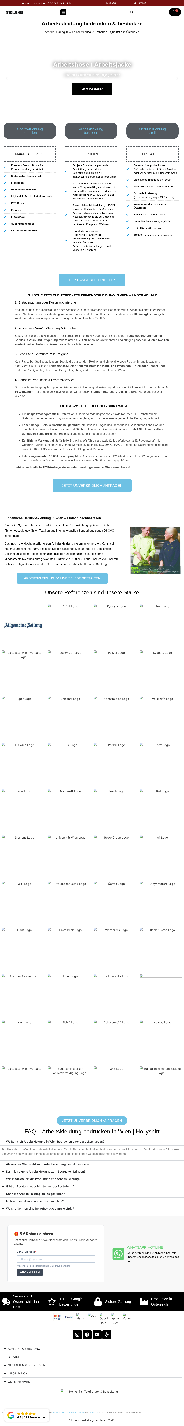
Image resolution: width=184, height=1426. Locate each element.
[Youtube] (97, 1334)
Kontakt (141, 3)
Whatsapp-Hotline (145, 1247)
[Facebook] (87, 1334)
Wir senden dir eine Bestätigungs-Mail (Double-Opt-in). (43, 1266)
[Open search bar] (132, 12)
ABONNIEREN (30, 1272)
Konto (112, 3)
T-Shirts (93, 1412)
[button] (63, 12)
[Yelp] (106, 1334)
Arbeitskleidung (76, 1412)
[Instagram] (77, 1334)
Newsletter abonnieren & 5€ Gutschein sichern (47, 3)
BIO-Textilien (59, 1412)
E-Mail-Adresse (26, 1251)
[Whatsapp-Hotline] (118, 1254)
